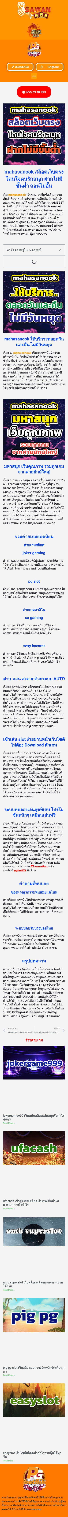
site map (36, 1509)
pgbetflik (20, 870)
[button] (34, 76)
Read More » (9, 1123)
